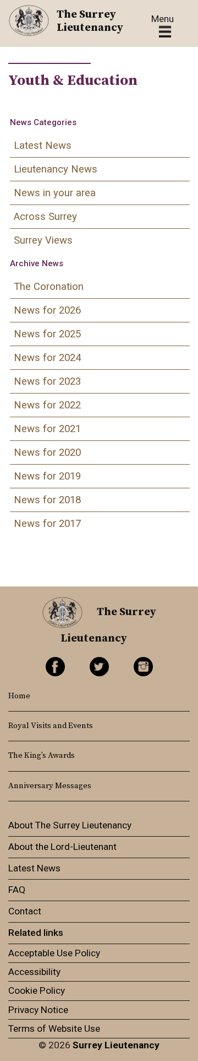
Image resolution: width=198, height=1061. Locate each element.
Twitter (99, 666)
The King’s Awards (41, 756)
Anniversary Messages (49, 786)
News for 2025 (47, 334)
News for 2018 (47, 500)
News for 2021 (47, 429)
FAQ (16, 889)
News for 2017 (47, 524)
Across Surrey (45, 217)
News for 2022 (47, 405)
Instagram (143, 666)
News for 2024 (47, 358)
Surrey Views (43, 240)
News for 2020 (47, 452)
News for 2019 (47, 476)
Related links (35, 932)
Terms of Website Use (54, 1028)
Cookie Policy (36, 990)
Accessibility (34, 971)
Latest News (43, 145)
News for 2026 (47, 310)
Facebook (55, 666)
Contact (24, 911)
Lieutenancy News (55, 169)
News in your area (55, 193)
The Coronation (49, 287)
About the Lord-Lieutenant (62, 846)
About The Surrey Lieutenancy (69, 825)
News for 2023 (47, 381)
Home (19, 696)
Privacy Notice (38, 1009)
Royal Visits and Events (50, 726)
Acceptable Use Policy (54, 952)
